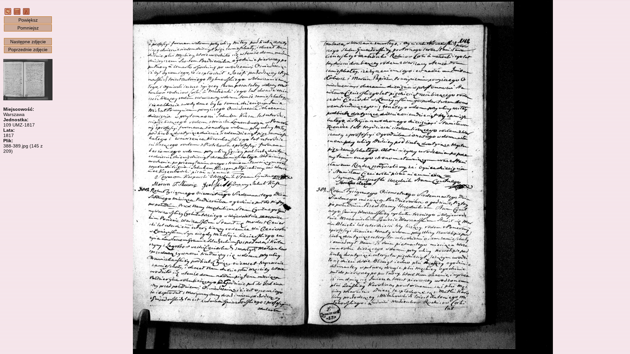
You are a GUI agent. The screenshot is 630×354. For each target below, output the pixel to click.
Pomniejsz (28, 27)
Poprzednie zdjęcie (28, 49)
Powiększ (28, 20)
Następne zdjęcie (28, 41)
